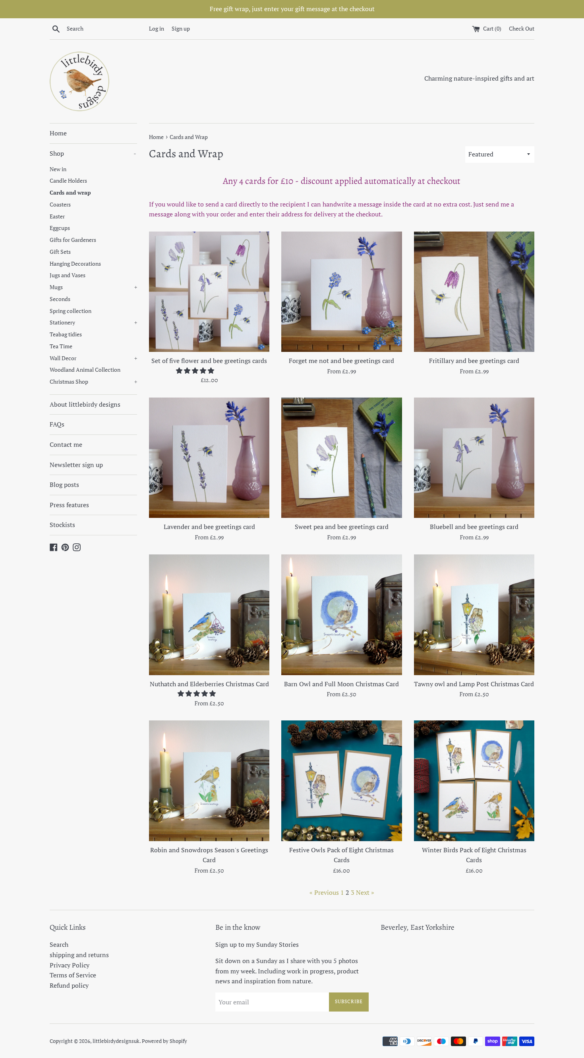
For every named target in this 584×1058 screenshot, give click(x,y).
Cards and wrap (70, 192)
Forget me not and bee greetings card (341, 360)
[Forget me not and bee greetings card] (341, 292)
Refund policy (69, 985)
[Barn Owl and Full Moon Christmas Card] (341, 614)
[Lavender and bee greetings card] (209, 458)
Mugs (93, 287)
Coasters (60, 204)
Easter (57, 216)
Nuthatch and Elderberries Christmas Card (209, 684)
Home (58, 133)
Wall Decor (93, 358)
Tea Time (61, 346)
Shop (93, 153)
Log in (156, 28)
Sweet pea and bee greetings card (342, 526)
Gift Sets (60, 251)
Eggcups (60, 228)
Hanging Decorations (75, 263)
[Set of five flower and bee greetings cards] (209, 292)
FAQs (57, 424)
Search (59, 944)
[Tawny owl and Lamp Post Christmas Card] (474, 614)
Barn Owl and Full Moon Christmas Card (341, 684)
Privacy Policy (69, 965)
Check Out (521, 28)
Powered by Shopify (164, 1041)
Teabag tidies (66, 334)
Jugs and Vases (67, 275)
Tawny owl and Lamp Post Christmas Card (474, 684)
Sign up (181, 28)
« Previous (324, 892)
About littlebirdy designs (85, 404)
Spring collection (70, 311)
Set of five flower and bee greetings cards (209, 360)
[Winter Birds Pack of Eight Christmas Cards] (474, 780)
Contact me (66, 444)
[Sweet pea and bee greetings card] (341, 458)
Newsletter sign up (76, 464)
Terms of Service (73, 975)
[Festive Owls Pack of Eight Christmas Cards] (341, 780)
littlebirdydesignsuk (116, 1041)
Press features (69, 504)
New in (58, 169)
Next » (365, 892)
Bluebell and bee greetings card (474, 526)
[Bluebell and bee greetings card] (474, 458)
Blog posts (64, 484)
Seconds (60, 299)
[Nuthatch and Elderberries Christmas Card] (209, 614)
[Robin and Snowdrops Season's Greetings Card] (209, 780)
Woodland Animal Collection (85, 369)
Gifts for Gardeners (73, 239)
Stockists (62, 524)
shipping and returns (79, 954)
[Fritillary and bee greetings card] (474, 292)
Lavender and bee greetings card (209, 526)
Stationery (93, 322)
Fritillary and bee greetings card (474, 360)
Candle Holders (68, 180)
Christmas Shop (93, 381)
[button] (196, 370)
